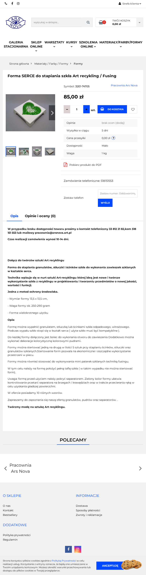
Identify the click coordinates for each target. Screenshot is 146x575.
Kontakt (8, 510)
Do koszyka (116, 109)
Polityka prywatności (17, 535)
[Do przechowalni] (133, 109)
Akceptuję (110, 565)
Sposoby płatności (88, 510)
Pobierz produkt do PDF (85, 165)
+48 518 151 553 (6, 3)
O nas (6, 505)
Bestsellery (10, 515)
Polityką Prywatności (64, 560)
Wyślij (105, 202)
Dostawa (82, 505)
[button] (12, 496)
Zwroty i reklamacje (89, 515)
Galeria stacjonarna (16, 44)
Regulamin (10, 539)
